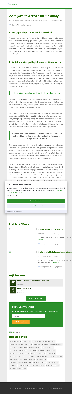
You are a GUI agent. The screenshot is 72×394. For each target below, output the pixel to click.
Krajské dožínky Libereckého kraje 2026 (33, 281)
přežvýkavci (32, 356)
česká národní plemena (52, 365)
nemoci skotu (13, 350)
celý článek (41, 240)
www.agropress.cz (56, 244)
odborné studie (23, 350)
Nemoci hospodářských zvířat (40, 20)
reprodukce (59, 356)
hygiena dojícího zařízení (16, 344)
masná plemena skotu (56, 344)
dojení (24, 341)
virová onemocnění (53, 362)
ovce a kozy (41, 350)
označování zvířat (50, 350)
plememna (34, 353)
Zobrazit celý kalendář (36, 298)
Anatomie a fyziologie (23, 20)
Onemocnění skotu (56, 20)
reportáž (51, 356)
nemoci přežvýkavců (47, 347)
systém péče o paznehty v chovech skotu (20, 362)
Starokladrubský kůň (29, 359)
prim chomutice (24, 288)
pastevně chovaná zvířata (16, 353)
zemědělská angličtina (24, 365)
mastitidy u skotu (22, 347)
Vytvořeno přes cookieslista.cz (15, 211)
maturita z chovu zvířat (35, 347)
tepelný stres (36, 362)
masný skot (13, 347)
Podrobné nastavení (36, 206)
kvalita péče (37, 344)
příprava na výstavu (42, 356)
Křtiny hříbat (45, 344)
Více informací (11, 195)
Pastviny (27, 353)
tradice (44, 362)
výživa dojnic (13, 365)
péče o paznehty (50, 353)
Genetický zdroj (37, 341)
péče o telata (13, 356)
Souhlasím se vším (36, 201)
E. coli (29, 341)
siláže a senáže (14, 359)
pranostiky (42, 353)
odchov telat (32, 350)
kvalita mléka (28, 344)
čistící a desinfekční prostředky (18, 368)
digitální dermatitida (15, 341)
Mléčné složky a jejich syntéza (50, 229)
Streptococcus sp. (41, 359)
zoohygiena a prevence (38, 365)
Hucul (53, 341)
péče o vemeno (23, 356)
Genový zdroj (46, 341)
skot (21, 359)
